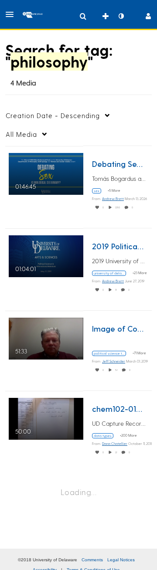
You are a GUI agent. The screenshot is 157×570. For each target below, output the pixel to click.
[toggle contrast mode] (121, 16)
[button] (12, 14)
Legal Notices (121, 559)
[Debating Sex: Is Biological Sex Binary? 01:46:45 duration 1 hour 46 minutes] (46, 172)
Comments (92, 559)
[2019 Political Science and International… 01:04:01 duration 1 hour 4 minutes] (46, 254)
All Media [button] (21, 134)
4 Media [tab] (23, 82)
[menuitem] (83, 16)
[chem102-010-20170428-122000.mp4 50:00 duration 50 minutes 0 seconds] (46, 417)
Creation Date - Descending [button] (53, 115)
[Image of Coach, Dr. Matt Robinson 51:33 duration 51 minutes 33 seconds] (46, 337)
